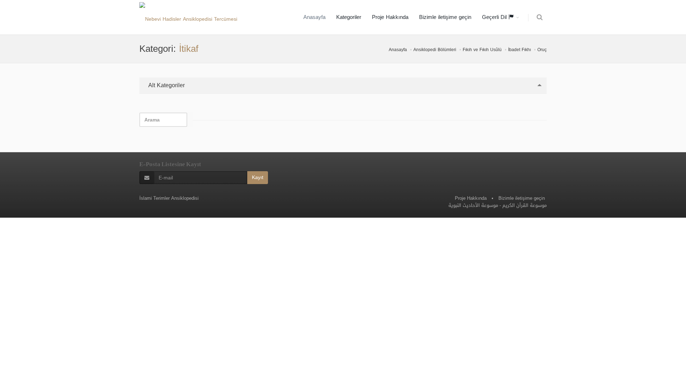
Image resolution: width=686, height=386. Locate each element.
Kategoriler (348, 17)
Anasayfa (314, 17)
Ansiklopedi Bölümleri (434, 50)
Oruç (542, 50)
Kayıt (257, 177)
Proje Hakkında (390, 17)
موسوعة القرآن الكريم (524, 205)
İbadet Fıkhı (519, 50)
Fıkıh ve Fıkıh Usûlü (482, 50)
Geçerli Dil (495, 17)
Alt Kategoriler (165, 85)
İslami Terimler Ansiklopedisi (169, 198)
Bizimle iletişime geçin (445, 17)
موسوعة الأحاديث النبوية (473, 205)
